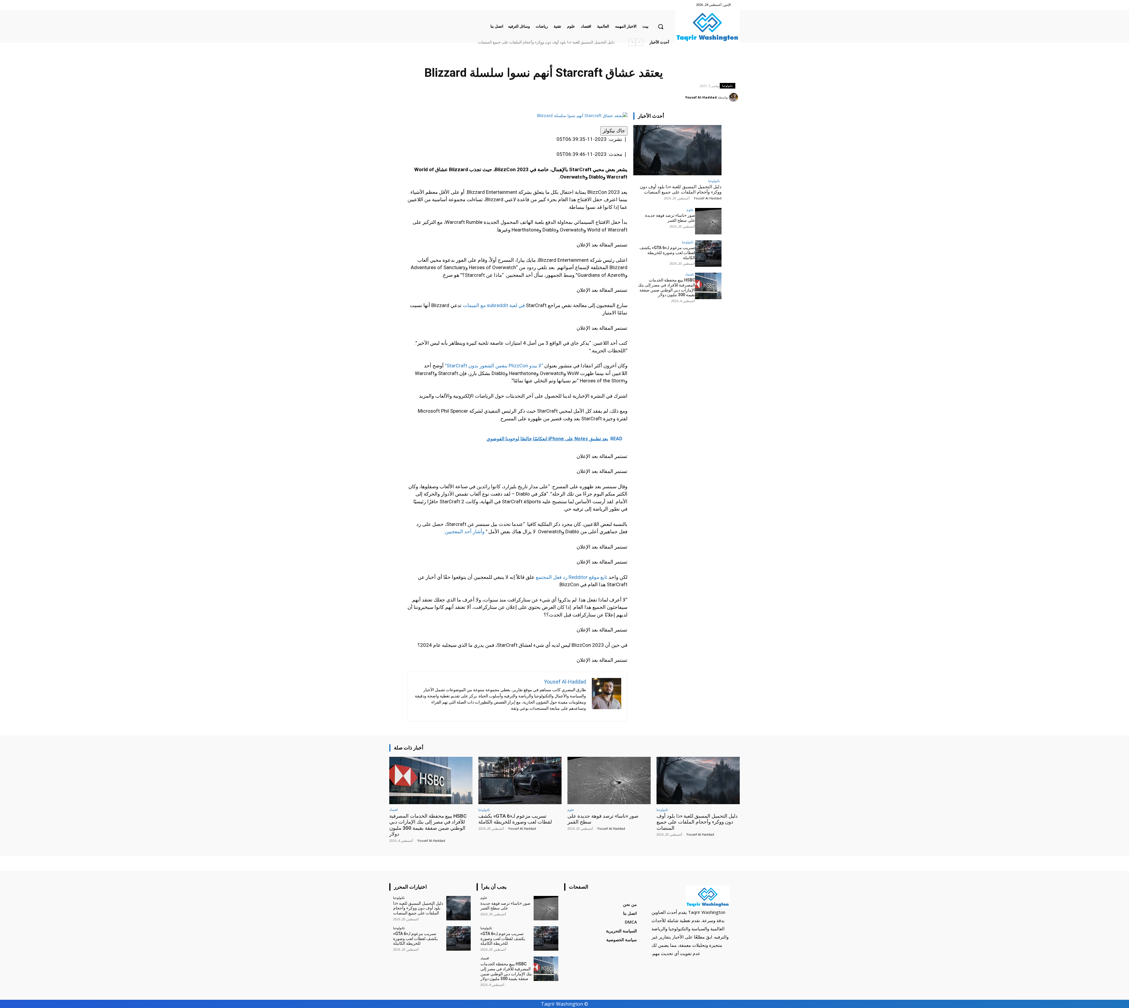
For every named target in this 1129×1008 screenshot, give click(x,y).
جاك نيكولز (614, 131)
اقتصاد (689, 274)
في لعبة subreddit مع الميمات (494, 305)
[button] (660, 26)
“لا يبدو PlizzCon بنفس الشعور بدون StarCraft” (494, 366)
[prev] (639, 42)
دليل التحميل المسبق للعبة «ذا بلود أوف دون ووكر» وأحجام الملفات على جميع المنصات (681, 189)
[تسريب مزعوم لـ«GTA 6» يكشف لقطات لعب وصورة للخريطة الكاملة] (708, 253)
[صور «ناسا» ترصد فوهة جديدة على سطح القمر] (708, 221)
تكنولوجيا (727, 86)
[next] (632, 42)
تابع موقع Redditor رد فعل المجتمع (571, 577)
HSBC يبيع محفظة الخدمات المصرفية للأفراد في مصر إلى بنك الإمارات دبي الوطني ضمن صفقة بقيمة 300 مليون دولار (521, 42)
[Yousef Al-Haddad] (734, 97)
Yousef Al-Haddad (701, 97)
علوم (690, 209)
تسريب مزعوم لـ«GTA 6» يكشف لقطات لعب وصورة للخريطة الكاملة (667, 252)
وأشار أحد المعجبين (465, 531)
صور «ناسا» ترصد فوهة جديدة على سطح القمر (577, 42)
